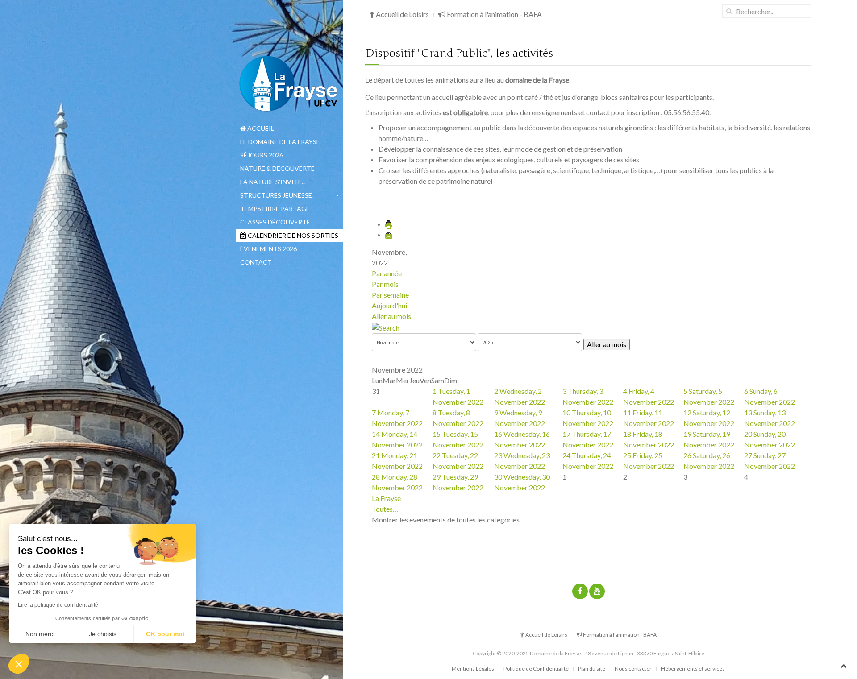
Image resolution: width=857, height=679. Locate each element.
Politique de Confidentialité (536, 668)
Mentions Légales (473, 668)
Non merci (39, 634)
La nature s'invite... (273, 182)
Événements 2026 (268, 249)
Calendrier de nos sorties (292, 235)
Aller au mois (391, 316)
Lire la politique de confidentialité (58, 605)
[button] (18, 664)
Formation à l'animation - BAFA (493, 14)
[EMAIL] (389, 234)
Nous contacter (633, 668)
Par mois (385, 284)
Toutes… (385, 509)
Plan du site (591, 668)
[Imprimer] (389, 223)
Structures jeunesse (276, 195)
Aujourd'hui (389, 305)
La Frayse (386, 498)
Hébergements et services (693, 668)
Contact (256, 262)
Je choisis (102, 634)
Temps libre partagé (275, 208)
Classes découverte (275, 222)
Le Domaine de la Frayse (280, 141)
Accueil (260, 128)
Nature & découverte (277, 168)
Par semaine (390, 294)
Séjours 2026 (261, 155)
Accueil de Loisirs (401, 14)
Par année (387, 273)
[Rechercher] (385, 327)
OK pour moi (165, 634)
